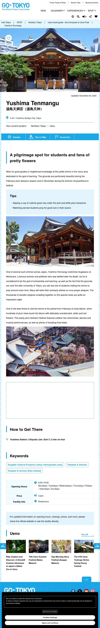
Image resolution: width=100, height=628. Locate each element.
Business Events (91, 2)
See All (84, 534)
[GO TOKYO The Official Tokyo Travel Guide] (16, 7)
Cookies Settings (50, 617)
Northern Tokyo (38, 125)
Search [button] (78, 16)
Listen (84, 16)
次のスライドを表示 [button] (97, 546)
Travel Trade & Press (58, 2)
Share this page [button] (90, 16)
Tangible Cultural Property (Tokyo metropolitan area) (35, 464)
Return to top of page (86, 579)
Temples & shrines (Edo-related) (24, 470)
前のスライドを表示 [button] (3, 546)
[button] (57, 11)
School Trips (75, 2)
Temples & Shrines (77, 464)
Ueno (52, 125)
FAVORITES (96, 16)
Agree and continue (50, 623)
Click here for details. (50, 611)
